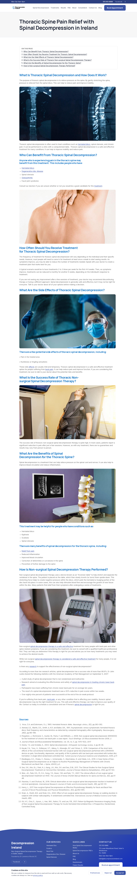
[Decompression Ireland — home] (18, 7)
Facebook (118, 2)
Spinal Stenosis (51, 857)
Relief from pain (28, 551)
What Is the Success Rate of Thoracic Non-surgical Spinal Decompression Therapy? (57, 60)
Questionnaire (77, 862)
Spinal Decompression (41, 8)
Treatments (55, 8)
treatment (98, 186)
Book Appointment (115, 8)
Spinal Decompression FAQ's (83, 851)
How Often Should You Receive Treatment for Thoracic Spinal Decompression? (55, 54)
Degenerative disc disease (32, 171)
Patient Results (78, 865)
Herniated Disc (51, 845)
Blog (100, 8)
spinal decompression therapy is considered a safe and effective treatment (65, 659)
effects (31, 367)
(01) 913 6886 (108, 2)
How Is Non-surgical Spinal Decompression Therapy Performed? (49, 66)
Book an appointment (111, 865)
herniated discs (84, 144)
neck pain (51, 699)
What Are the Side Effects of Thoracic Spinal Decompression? (48, 57)
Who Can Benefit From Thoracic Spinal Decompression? (45, 51)
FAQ (69, 8)
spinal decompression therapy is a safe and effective (51, 646)
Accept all (120, 873)
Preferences (95, 873)
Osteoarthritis (27, 178)
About (74, 8)
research (33, 667)
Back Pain (49, 851)
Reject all (108, 873)
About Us (76, 853)
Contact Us (93, 8)
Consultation (82, 8)
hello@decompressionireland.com (110, 859)
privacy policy (38, 875)
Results (63, 8)
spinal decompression (83, 705)
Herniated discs (28, 168)
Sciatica (49, 848)
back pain (49, 369)
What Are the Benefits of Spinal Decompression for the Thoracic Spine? (52, 63)
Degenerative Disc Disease (55, 854)
